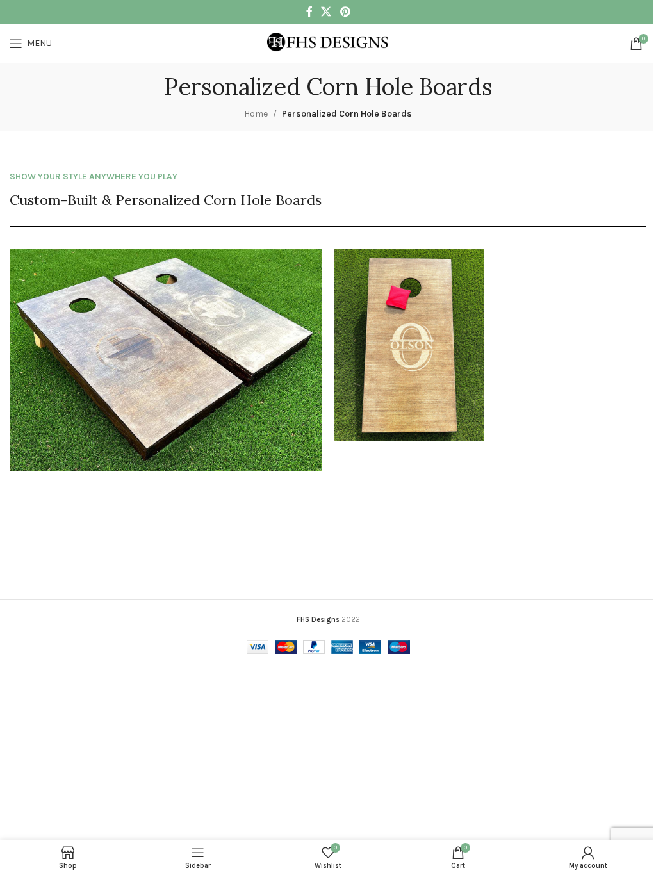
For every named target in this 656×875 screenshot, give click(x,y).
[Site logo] (328, 42)
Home (256, 113)
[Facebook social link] (309, 12)
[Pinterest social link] (345, 12)
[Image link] (166, 359)
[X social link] (326, 12)
